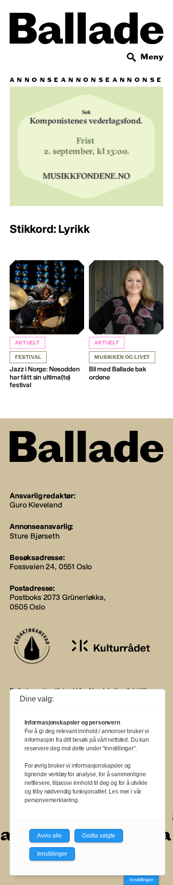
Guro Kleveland (36, 504)
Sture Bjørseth (35, 535)
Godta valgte (98, 835)
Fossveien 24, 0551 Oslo (51, 566)
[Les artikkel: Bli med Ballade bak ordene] (126, 321)
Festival (28, 357)
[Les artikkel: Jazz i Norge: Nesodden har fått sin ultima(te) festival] (47, 325)
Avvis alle (49, 835)
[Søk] (131, 57)
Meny (151, 56)
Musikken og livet (122, 357)
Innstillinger (141, 879)
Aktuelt (27, 343)
